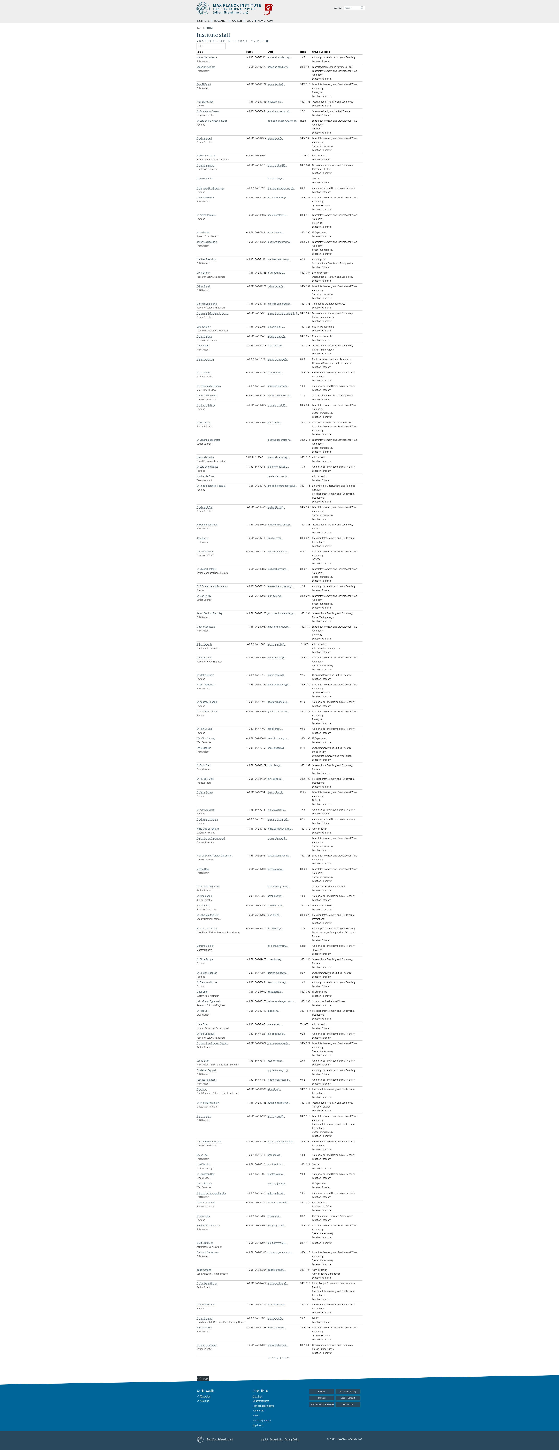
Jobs (250, 21)
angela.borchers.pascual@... (282, 485)
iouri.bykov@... (275, 596)
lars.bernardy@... (276, 326)
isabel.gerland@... (277, 1269)
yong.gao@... (274, 1216)
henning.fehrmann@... (279, 1102)
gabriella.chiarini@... (278, 711)
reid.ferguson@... (276, 1116)
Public (256, 1415)
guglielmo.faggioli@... (279, 1070)
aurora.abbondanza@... (280, 57)
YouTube (204, 1401)
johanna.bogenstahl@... (280, 439)
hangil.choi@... (275, 728)
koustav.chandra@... (278, 702)
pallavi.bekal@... (276, 286)
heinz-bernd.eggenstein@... (281, 1001)
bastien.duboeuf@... (278, 973)
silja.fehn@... (274, 1089)
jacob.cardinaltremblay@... (281, 613)
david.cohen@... (276, 792)
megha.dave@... (276, 869)
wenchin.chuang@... (278, 738)
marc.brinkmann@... (278, 551)
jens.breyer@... (275, 538)
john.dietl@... (274, 915)
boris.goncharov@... (278, 1345)
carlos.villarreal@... (277, 838)
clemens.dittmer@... (278, 945)
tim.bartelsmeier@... (278, 197)
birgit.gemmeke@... (277, 1243)
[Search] (362, 8)
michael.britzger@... (278, 569)
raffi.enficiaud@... (276, 1033)
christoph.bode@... (277, 405)
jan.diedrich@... (275, 905)
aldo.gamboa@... (276, 1193)
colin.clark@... (275, 765)
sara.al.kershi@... (276, 84)
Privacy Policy (292, 1439)
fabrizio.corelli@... (277, 809)
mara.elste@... (275, 1024)
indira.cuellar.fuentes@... (280, 828)
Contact (321, 1391)
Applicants (258, 1425)
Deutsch (338, 8)
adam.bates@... (276, 232)
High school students (263, 1405)
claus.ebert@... (275, 991)
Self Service (348, 1404)
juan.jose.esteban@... (279, 1043)
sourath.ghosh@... (277, 1304)
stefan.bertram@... (277, 336)
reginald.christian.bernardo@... (283, 313)
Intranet (322, 1398)
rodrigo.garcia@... (277, 1225)
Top (205, 1378)
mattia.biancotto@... (278, 359)
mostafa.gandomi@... (279, 1202)
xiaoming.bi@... (276, 345)
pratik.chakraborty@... (279, 684)
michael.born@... (276, 507)
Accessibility (276, 1439)
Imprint (264, 1439)
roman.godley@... (277, 1327)
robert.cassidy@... (277, 644)
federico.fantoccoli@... (279, 1079)
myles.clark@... (275, 779)
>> (288, 1357)
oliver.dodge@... (276, 959)
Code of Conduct (348, 1398)
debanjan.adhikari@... (279, 67)
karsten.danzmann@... (279, 855)
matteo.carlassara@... (279, 626)
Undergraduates (261, 1401)
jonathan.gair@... (276, 1174)
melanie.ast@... (275, 138)
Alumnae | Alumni (262, 1420)
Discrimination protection (322, 1404)
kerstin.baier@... (276, 178)
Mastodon (205, 1396)
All (267, 41)
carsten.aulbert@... (277, 165)
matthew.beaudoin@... (279, 259)
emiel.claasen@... (277, 748)
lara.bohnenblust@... (278, 466)
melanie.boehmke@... (279, 457)
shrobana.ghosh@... (278, 1283)
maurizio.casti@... (277, 657)
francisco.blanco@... (278, 386)
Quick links (260, 1391)
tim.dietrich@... (275, 928)
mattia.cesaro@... (277, 675)
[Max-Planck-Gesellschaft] (202, 1439)
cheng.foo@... (275, 1155)
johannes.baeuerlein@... (280, 242)
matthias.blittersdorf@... (280, 395)
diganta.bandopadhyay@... (281, 188)
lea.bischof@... (275, 372)
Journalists (258, 1410)
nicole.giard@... (275, 1318)
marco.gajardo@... (277, 1183)
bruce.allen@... (275, 101)
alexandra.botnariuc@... (280, 524)
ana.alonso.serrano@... (279, 111)
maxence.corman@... (278, 819)
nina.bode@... (275, 422)
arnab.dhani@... (276, 896)
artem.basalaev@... (277, 215)
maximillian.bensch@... (280, 303)
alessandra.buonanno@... (281, 586)
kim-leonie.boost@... (278, 476)
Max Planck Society (348, 1391)
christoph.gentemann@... (280, 1252)
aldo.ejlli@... (274, 1010)
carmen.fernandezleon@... (281, 1141)
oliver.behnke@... (276, 272)
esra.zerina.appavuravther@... (283, 120)
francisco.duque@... (278, 982)
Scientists (257, 1396)
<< (269, 1357)
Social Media (206, 1391)
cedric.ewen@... (276, 1060)
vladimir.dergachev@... (279, 886)
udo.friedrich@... (276, 1164)
